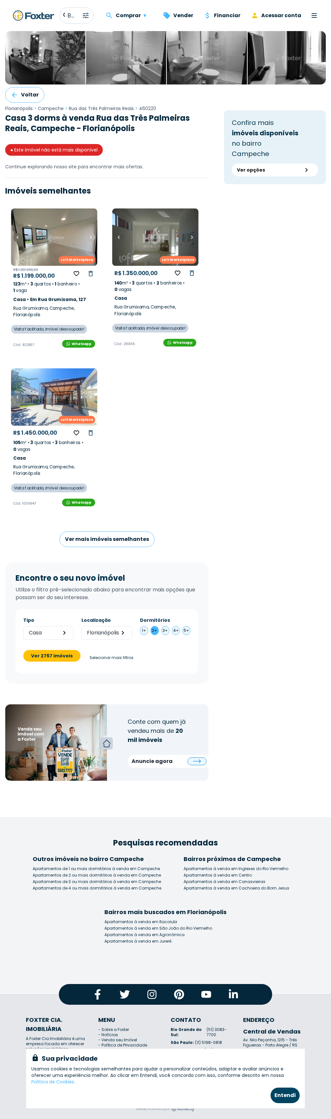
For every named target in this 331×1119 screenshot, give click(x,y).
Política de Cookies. (53, 1082)
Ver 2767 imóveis (52, 656)
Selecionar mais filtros (111, 657)
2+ (154, 630)
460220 (147, 108)
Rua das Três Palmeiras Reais (101, 108)
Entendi (285, 1095)
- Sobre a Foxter (113, 1029)
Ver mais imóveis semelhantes (107, 539)
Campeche (51, 108)
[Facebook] (98, 994)
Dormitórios (155, 620)
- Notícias (108, 1034)
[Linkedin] (233, 994)
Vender (183, 15)
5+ (186, 630)
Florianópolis (19, 108)
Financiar (227, 15)
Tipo (28, 620)
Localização (96, 620)
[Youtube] (206, 994)
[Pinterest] (179, 994)
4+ (176, 630)
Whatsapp (81, 343)
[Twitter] (125, 994)
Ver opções (251, 170)
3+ (165, 630)
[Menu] (314, 15)
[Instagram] (152, 994)
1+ (144, 630)
